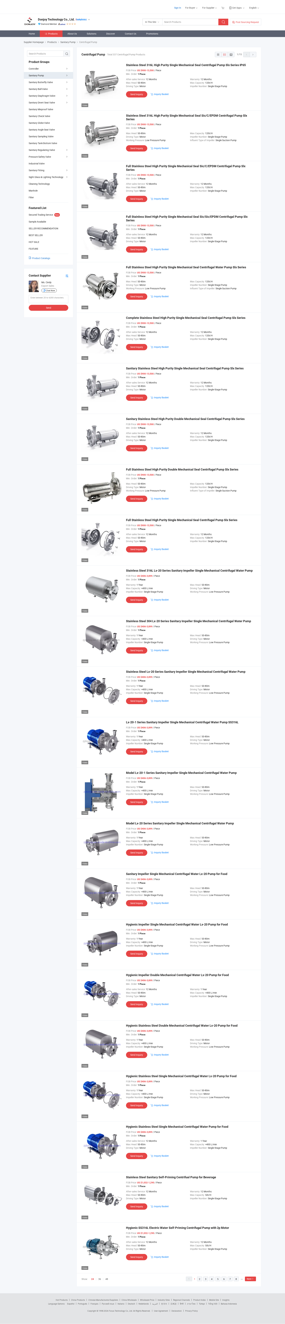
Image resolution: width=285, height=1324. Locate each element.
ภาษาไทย (191, 1303)
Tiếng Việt (212, 1303)
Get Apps (237, 7)
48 (106, 1279)
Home (32, 33)
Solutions (91, 33)
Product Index (199, 1300)
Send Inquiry (136, 94)
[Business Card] (67, 275)
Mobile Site (214, 1300)
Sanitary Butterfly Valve (41, 82)
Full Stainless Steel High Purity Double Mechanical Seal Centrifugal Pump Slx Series (182, 469)
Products (53, 33)
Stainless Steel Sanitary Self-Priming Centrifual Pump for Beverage (171, 1177)
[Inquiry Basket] (223, 7)
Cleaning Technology (39, 183)
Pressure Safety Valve (40, 156)
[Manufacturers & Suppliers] (45, 6)
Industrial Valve (37, 163)
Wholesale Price (147, 1300)
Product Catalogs (41, 258)
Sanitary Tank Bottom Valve (43, 143)
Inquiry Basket (161, 94)
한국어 (164, 1303)
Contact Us (130, 33)
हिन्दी (182, 1303)
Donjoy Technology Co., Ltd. (56, 19)
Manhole (33, 190)
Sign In (177, 7)
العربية (155, 1303)
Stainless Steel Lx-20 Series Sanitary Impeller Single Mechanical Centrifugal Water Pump (185, 671)
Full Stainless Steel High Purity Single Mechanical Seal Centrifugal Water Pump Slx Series (186, 267)
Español (70, 1303)
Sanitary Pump (36, 75)
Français (94, 1303)
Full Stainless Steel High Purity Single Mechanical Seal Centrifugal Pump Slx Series (181, 520)
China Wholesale (129, 1300)
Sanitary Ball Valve (38, 89)
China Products (78, 1300)
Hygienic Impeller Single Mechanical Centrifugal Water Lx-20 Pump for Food (177, 924)
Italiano (121, 1303)
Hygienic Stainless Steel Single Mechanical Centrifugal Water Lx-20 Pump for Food (181, 1076)
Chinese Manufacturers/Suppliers (103, 1300)
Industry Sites (164, 1300)
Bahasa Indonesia (229, 1303)
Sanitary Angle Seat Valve (42, 129)
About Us (72, 33)
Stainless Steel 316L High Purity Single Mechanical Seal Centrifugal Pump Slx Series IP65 (186, 65)
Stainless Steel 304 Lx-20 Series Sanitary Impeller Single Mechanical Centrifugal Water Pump (188, 621)
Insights (225, 1300)
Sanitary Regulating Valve (42, 149)
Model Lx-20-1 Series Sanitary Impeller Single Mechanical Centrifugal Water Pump (181, 773)
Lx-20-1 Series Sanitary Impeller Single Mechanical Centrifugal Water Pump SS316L (182, 722)
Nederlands (144, 1303)
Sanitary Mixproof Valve (41, 109)
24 (92, 1279)
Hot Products (62, 1300)
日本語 (173, 1303)
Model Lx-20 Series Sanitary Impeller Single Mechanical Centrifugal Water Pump (180, 823)
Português (82, 1303)
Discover (110, 33)
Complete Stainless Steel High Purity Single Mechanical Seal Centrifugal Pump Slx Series (185, 318)
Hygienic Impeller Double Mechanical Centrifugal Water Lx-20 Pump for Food (177, 975)
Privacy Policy (191, 1310)
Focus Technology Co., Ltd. (121, 1310)
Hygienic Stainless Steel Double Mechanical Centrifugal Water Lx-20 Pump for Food (182, 1025)
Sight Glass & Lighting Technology (46, 177)
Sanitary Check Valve (39, 116)
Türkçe (202, 1303)
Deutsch (131, 1303)
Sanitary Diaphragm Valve (42, 95)
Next (249, 1278)
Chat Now (50, 290)
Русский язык (108, 1303)
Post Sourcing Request (247, 22)
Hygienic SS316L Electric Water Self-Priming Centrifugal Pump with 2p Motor (177, 1227)
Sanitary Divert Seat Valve (42, 102)
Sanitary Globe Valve (39, 122)
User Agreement (161, 1310)
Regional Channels (181, 1300)
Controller (34, 68)
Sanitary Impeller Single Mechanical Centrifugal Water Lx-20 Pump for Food (176, 874)
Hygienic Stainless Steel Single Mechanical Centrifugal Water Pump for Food (177, 1126)
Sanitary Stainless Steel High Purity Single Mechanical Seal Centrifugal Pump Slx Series (185, 368)
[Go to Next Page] (253, 54)
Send (48, 307)
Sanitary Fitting (36, 170)
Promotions (152, 33)
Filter (31, 197)
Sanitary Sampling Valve (41, 136)
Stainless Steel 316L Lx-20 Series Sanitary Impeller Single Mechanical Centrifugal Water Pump (189, 570)
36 (99, 1279)
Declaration (177, 1310)
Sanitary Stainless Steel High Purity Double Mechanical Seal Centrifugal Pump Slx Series (185, 419)
